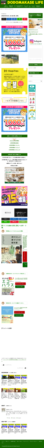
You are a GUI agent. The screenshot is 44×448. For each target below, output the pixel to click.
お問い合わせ (38, 6)
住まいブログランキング (33, 31)
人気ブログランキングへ (33, 29)
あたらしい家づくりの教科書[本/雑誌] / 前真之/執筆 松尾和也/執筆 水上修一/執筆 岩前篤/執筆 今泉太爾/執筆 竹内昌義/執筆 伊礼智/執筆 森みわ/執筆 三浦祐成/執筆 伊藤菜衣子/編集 (25, 242)
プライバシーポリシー (33, 441)
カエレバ (19, 281)
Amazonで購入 (26, 264)
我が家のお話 (11, 6)
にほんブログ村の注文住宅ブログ (18, 6)
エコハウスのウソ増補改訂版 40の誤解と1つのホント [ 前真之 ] (20, 308)
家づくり (6, 6)
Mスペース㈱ (26, 6)
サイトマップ (33, 6)
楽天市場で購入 (24, 256)
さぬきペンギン (9, 409)
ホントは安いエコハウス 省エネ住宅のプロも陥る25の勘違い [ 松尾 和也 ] (21, 279)
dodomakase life (10, 446)
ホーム (30, 6)
